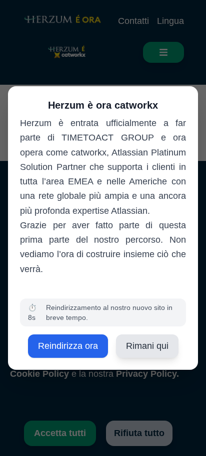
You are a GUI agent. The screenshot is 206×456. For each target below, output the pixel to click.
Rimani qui (147, 346)
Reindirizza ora (68, 346)
